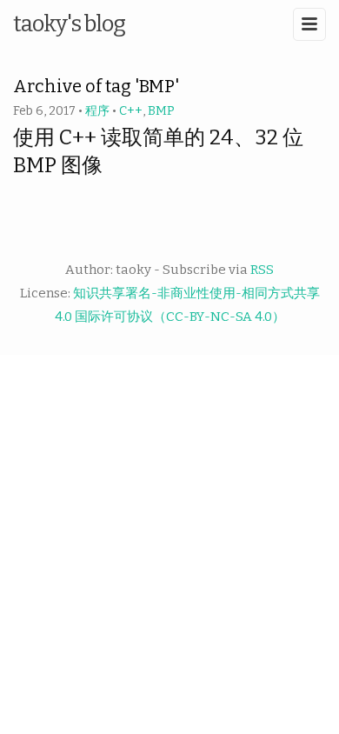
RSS (262, 269)
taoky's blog (69, 23)
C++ (131, 110)
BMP (161, 110)
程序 (97, 110)
